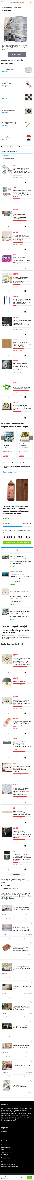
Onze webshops (6, 1152)
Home (3, 1145)
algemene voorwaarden (8, 1164)
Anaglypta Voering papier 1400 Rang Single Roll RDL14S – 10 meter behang (22, 723)
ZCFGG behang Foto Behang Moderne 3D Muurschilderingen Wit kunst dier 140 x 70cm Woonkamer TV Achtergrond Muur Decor (21, 661)
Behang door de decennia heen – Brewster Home (21, 1046)
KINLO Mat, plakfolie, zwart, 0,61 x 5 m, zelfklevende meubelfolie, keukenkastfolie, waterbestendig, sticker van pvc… (22, 323)
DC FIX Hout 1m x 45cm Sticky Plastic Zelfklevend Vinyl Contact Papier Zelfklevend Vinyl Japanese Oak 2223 (22, 345)
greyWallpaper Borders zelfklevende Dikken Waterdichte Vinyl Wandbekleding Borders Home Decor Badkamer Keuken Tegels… (22, 745)
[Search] (31, 2)
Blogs (2, 1150)
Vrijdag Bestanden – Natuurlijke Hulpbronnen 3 (20, 1085)
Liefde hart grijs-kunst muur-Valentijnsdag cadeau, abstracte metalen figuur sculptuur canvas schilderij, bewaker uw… (21, 366)
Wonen (4, 914)
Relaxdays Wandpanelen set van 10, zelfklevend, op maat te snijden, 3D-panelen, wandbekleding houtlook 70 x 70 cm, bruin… (22, 193)
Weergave (5, 71)
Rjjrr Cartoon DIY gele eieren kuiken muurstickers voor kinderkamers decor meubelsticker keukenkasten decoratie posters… (21, 280)
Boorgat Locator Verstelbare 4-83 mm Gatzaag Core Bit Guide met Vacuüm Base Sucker (22, 387)
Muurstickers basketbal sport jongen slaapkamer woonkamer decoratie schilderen (21, 769)
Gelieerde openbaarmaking (9, 1167)
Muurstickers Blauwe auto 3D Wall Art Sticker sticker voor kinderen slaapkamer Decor (20, 614)
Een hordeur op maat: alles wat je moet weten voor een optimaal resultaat (21, 1007)
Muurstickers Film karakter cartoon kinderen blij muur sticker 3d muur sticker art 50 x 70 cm (22, 407)
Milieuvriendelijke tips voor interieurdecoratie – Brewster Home (22, 968)
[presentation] (3, 438)
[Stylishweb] (31, 904)
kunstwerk (5, 973)
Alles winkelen (5, 1147)
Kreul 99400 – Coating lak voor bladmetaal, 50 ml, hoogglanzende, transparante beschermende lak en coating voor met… (22, 858)
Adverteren (4, 1154)
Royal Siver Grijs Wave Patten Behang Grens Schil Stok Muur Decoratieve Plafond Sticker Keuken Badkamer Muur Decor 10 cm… (22, 171)
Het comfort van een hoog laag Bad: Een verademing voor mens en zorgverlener (21, 928)
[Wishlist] (13, 1178)
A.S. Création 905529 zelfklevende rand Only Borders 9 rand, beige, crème (21, 812)
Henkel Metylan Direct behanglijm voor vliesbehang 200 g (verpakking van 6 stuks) (21, 259)
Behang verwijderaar (16, 554)
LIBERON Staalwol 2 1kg (19, 681)
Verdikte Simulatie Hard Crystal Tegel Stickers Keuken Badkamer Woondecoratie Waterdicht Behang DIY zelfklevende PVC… (21, 215)
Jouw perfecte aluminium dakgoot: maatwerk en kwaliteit (21, 1027)
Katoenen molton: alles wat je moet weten (22, 987)
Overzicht (4, 1131)
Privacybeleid (5, 1162)
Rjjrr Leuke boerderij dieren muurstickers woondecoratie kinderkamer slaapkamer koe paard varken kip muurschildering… (21, 238)
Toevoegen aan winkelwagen (17, 543)
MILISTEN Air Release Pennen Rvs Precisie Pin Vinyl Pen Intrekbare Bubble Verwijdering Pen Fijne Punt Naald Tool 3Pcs (22, 301)
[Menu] (2, 2)
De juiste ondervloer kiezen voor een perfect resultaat (21, 908)
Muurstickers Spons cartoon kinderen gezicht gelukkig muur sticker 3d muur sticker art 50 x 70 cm (21, 702)
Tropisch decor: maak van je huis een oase (21, 1066)
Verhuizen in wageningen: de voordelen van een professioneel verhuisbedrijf (21, 948)
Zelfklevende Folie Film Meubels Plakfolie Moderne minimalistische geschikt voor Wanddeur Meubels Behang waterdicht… (22, 834)
